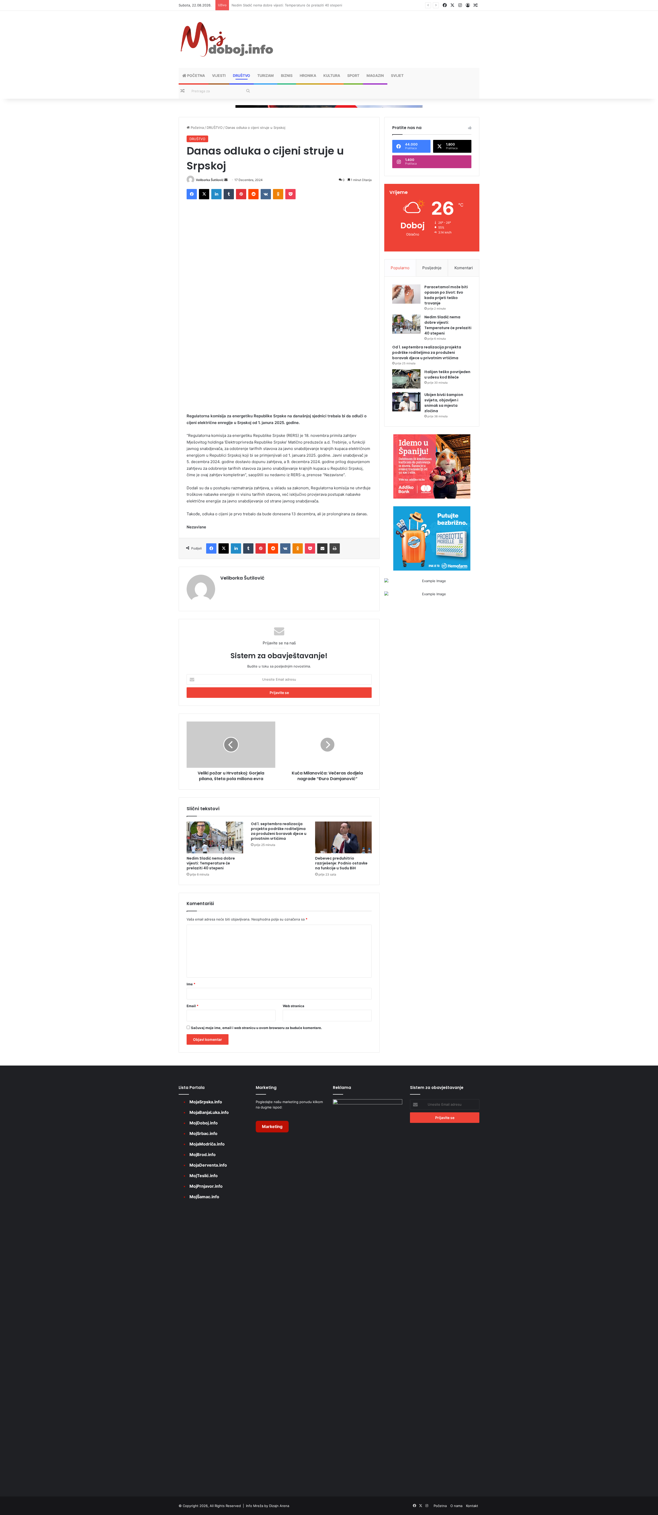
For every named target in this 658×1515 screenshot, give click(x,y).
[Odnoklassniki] (278, 194)
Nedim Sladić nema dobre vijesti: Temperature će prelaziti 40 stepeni (211, 863)
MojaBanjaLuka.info (209, 1112)
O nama (456, 1506)
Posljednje (432, 267)
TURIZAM (265, 75)
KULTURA (331, 75)
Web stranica (293, 1006)
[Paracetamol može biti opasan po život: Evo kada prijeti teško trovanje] (406, 294)
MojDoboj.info (203, 1122)
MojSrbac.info (203, 1133)
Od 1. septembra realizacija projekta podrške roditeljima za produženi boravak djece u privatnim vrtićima (314, 5)
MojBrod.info (202, 1154)
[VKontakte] (266, 194)
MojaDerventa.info (208, 1165)
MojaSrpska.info (205, 1101)
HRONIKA (308, 75)
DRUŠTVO (241, 75)
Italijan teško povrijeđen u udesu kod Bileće (447, 374)
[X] (204, 194)
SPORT (353, 75)
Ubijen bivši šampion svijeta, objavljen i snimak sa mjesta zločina (443, 402)
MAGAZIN (375, 75)
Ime (191, 984)
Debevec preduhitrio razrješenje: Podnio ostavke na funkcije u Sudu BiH (341, 863)
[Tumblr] (229, 194)
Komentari (463, 267)
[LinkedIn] (216, 194)
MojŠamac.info (204, 1196)
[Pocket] (290, 194)
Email (192, 1006)
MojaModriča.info (207, 1144)
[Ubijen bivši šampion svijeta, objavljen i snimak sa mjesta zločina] (406, 401)
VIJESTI (219, 75)
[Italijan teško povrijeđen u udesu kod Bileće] (406, 379)
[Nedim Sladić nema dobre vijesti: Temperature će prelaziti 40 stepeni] (215, 837)
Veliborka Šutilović (210, 180)
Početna (195, 75)
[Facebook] (192, 194)
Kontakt (472, 1506)
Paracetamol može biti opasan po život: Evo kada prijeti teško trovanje (446, 295)
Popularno (400, 267)
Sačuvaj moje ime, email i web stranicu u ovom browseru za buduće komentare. (256, 1028)
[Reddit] (253, 194)
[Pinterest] (241, 194)
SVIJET (397, 75)
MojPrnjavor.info (206, 1186)
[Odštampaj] (335, 548)
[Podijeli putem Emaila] (322, 548)
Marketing (272, 1126)
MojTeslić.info (203, 1175)
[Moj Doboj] (226, 39)
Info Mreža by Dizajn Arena (267, 1506)
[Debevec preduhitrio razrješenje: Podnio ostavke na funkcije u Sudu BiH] (343, 837)
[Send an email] (225, 180)
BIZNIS (287, 75)
